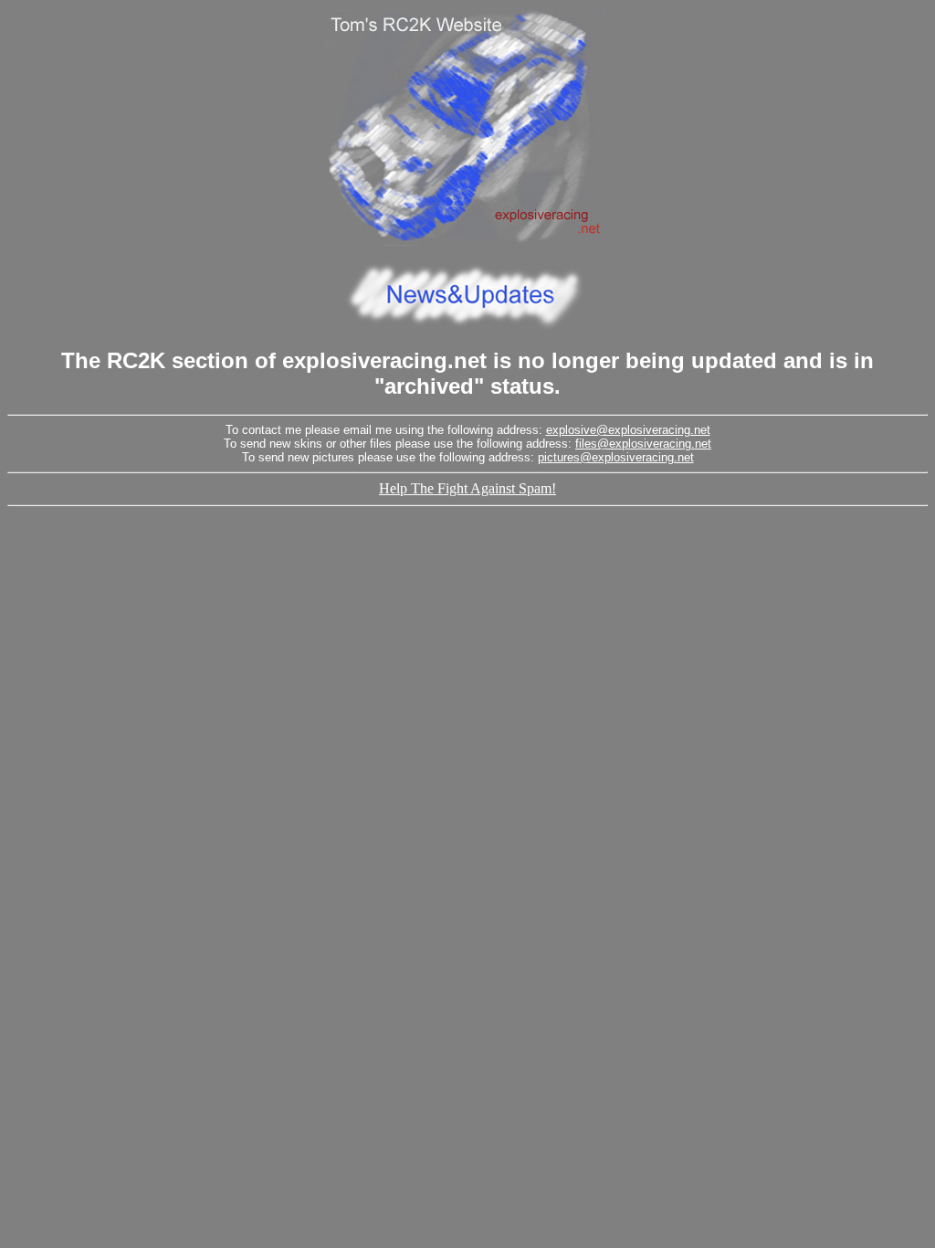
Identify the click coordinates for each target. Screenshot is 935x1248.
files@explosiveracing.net (643, 443)
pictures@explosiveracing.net (616, 457)
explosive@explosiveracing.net (628, 430)
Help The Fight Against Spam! (467, 488)
